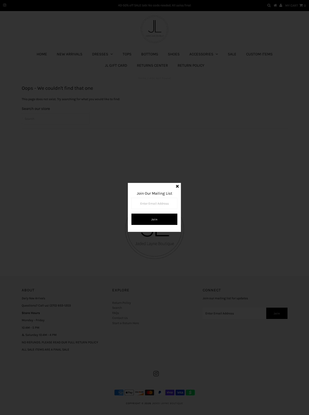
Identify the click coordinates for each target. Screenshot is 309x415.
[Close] (177, 186)
